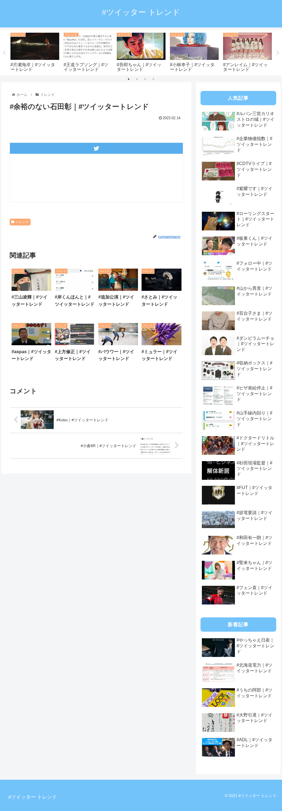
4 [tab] (153, 79)
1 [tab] (128, 79)
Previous (4, 53)
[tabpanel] (35, 52)
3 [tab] (145, 79)
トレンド (22, 222)
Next (278, 53)
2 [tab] (137, 79)
